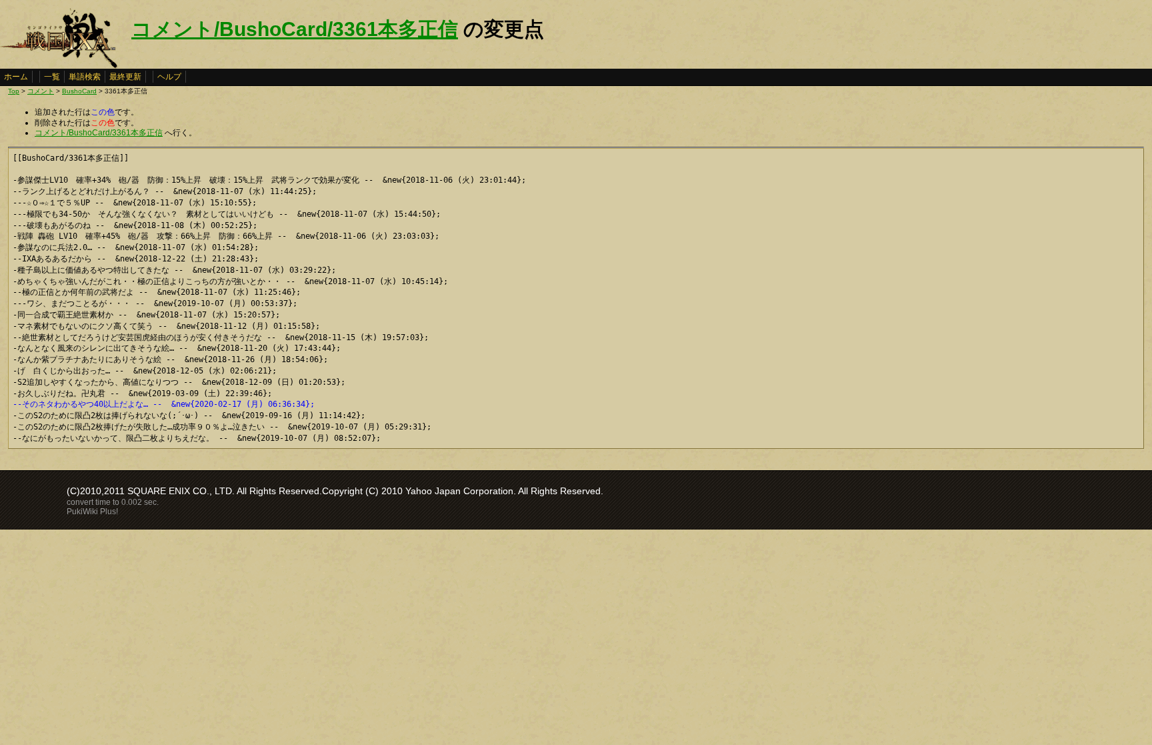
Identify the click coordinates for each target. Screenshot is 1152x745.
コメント (40, 91)
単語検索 (85, 76)
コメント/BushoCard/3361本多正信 (294, 29)
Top (13, 91)
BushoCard (79, 91)
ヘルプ (169, 76)
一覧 (52, 76)
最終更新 (125, 76)
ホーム (16, 76)
